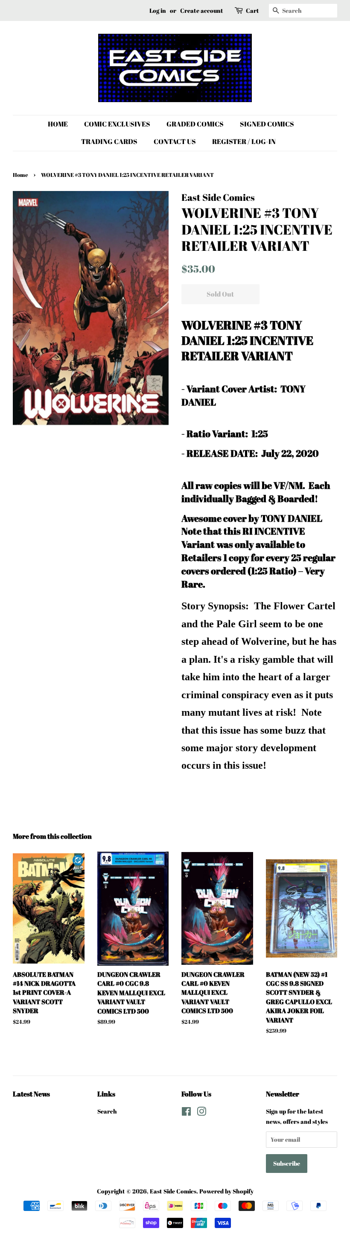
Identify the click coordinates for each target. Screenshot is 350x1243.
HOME (58, 124)
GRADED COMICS (195, 124)
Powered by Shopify (226, 1191)
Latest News (31, 1094)
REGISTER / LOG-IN (244, 141)
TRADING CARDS (109, 141)
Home (20, 175)
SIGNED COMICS (267, 124)
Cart (252, 10)
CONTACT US (175, 141)
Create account (201, 10)
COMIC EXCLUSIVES (117, 124)
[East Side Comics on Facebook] (186, 1113)
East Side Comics (173, 1191)
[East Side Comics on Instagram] (201, 1113)
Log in (157, 10)
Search (107, 1111)
